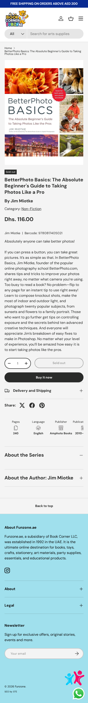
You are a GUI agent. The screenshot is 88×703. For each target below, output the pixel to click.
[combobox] (44, 34)
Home (8, 48)
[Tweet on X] (22, 405)
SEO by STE (11, 691)
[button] (71, 18)
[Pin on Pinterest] (42, 405)
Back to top (44, 506)
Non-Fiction (31, 208)
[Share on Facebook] (32, 405)
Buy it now (44, 377)
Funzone (20, 686)
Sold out (59, 363)
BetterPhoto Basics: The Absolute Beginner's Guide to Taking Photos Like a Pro (43, 52)
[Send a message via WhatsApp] (79, 694)
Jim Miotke (22, 201)
